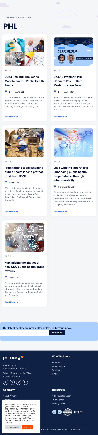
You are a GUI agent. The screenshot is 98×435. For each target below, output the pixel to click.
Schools (56, 362)
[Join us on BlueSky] (18, 382)
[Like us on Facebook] (5, 382)
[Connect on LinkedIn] (25, 382)
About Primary (10, 396)
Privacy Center (59, 403)
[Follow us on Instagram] (12, 382)
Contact (7, 399)
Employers (57, 370)
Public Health (58, 366)
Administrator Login (61, 396)
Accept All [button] (27, 427)
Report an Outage (72, 429)
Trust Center (58, 399)
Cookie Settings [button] (13, 427)
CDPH (55, 374)
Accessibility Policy (55, 429)
